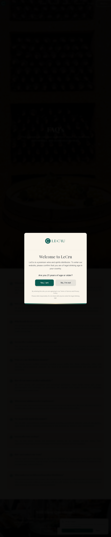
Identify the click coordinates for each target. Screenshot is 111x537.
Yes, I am (44, 283)
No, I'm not (66, 283)
